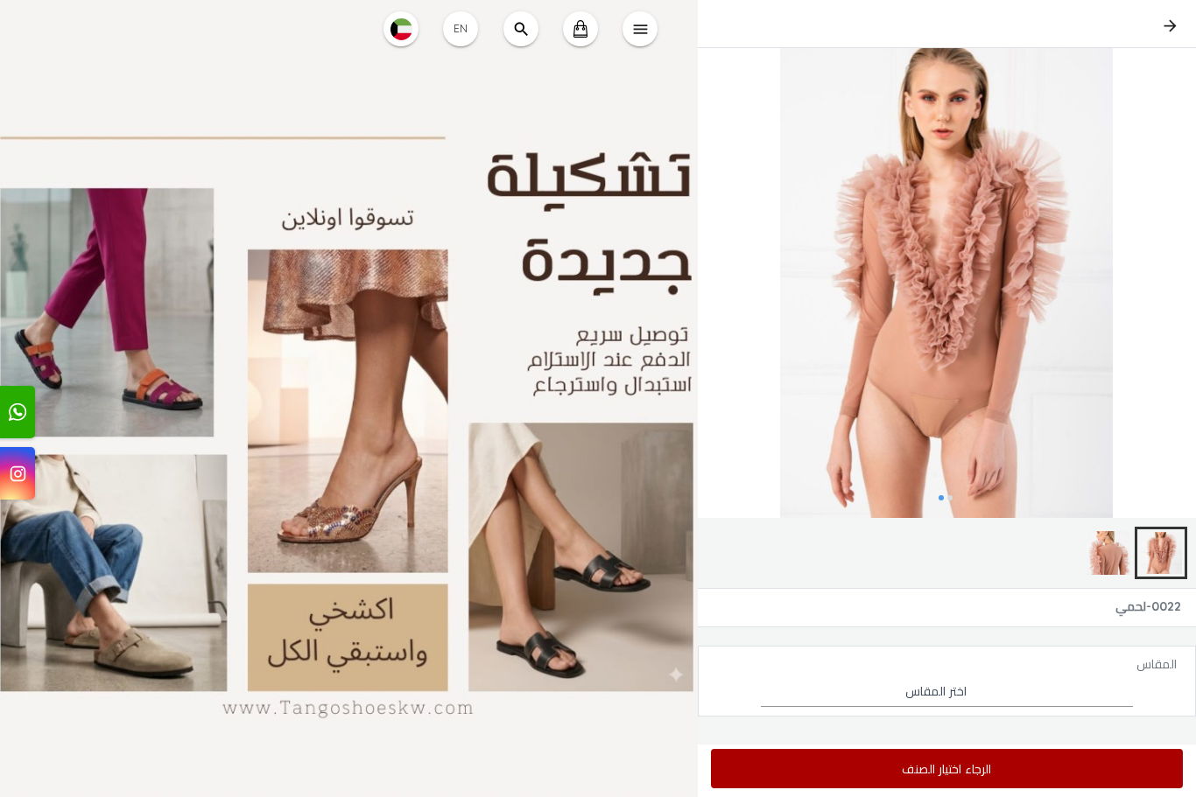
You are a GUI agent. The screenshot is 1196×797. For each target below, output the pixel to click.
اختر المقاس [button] (936, 691)
